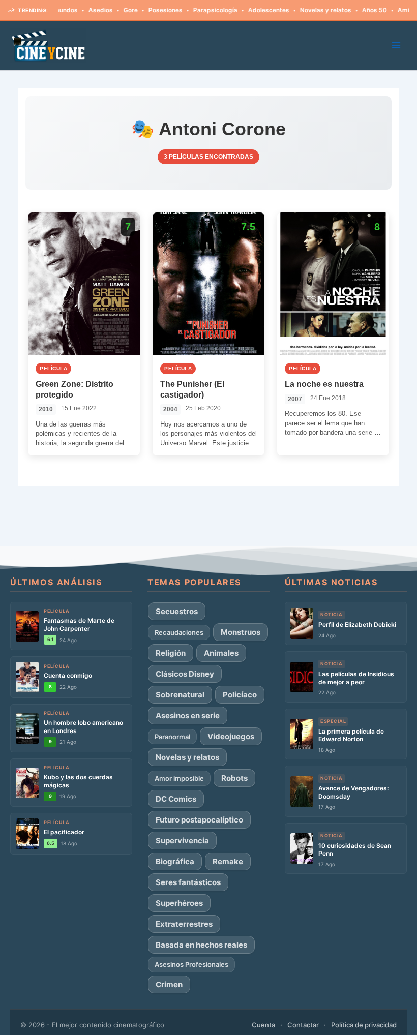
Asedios (82, 10)
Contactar (303, 1025)
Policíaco (240, 694)
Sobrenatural (180, 694)
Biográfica (175, 861)
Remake (228, 861)
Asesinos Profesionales (191, 964)
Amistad (392, 10)
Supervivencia (182, 840)
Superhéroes (179, 903)
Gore (112, 10)
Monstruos (240, 632)
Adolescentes (250, 10)
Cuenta (263, 1025)
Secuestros (177, 611)
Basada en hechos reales (201, 945)
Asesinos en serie (188, 715)
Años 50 (356, 10)
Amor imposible (179, 778)
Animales (221, 653)
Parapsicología (197, 10)
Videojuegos (230, 736)
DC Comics (176, 799)
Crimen (169, 984)
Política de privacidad (364, 1025)
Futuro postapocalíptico (199, 820)
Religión (171, 653)
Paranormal (172, 737)
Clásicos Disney (185, 674)
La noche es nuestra (324, 384)
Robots (234, 778)
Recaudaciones (179, 632)
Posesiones (147, 10)
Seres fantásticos (188, 882)
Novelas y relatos (307, 10)
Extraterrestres (184, 924)
